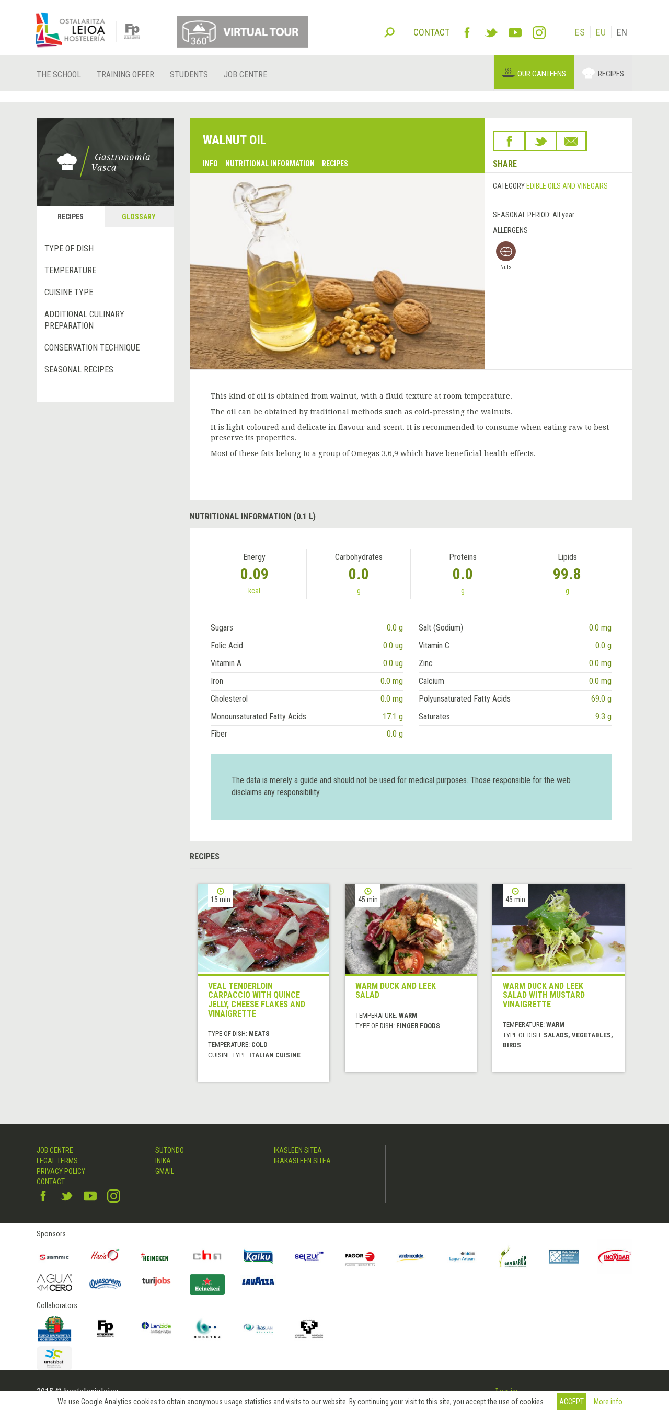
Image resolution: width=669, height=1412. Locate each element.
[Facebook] (467, 32)
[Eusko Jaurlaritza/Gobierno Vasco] (54, 1328)
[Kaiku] (258, 1257)
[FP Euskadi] (105, 1328)
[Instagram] (539, 32)
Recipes (611, 73)
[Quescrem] (105, 1283)
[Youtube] (515, 32)
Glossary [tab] (139, 217)
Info (210, 163)
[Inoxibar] (615, 1257)
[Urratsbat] (54, 1358)
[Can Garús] (513, 1257)
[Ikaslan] (258, 1328)
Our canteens (541, 73)
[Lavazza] (258, 1279)
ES (580, 32)
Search (389, 31)
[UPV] (309, 1328)
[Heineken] (156, 1257)
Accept (571, 1401)
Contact (51, 1181)
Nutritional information (270, 163)
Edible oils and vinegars (567, 186)
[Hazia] (105, 1257)
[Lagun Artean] (462, 1257)
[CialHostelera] (207, 1257)
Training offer (125, 74)
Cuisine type (68, 292)
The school (59, 74)
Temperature (70, 270)
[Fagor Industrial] (360, 1257)
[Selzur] (309, 1257)
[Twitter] (491, 32)
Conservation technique (92, 348)
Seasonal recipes (78, 370)
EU (601, 32)
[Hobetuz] (207, 1328)
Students (189, 74)
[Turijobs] (156, 1281)
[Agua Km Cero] (54, 1282)
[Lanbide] (156, 1328)
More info (608, 1401)
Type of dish (69, 248)
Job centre (245, 74)
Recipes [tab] (70, 217)
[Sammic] (54, 1257)
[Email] (571, 141)
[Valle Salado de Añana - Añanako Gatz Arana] (564, 1257)
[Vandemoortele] (411, 1257)
